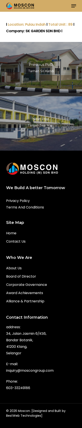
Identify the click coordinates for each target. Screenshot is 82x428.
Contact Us (16, 241)
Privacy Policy (18, 200)
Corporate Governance (26, 284)
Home (11, 233)
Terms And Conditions (25, 207)
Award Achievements (24, 292)
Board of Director (21, 276)
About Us (14, 268)
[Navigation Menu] (73, 6)
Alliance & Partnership (25, 301)
